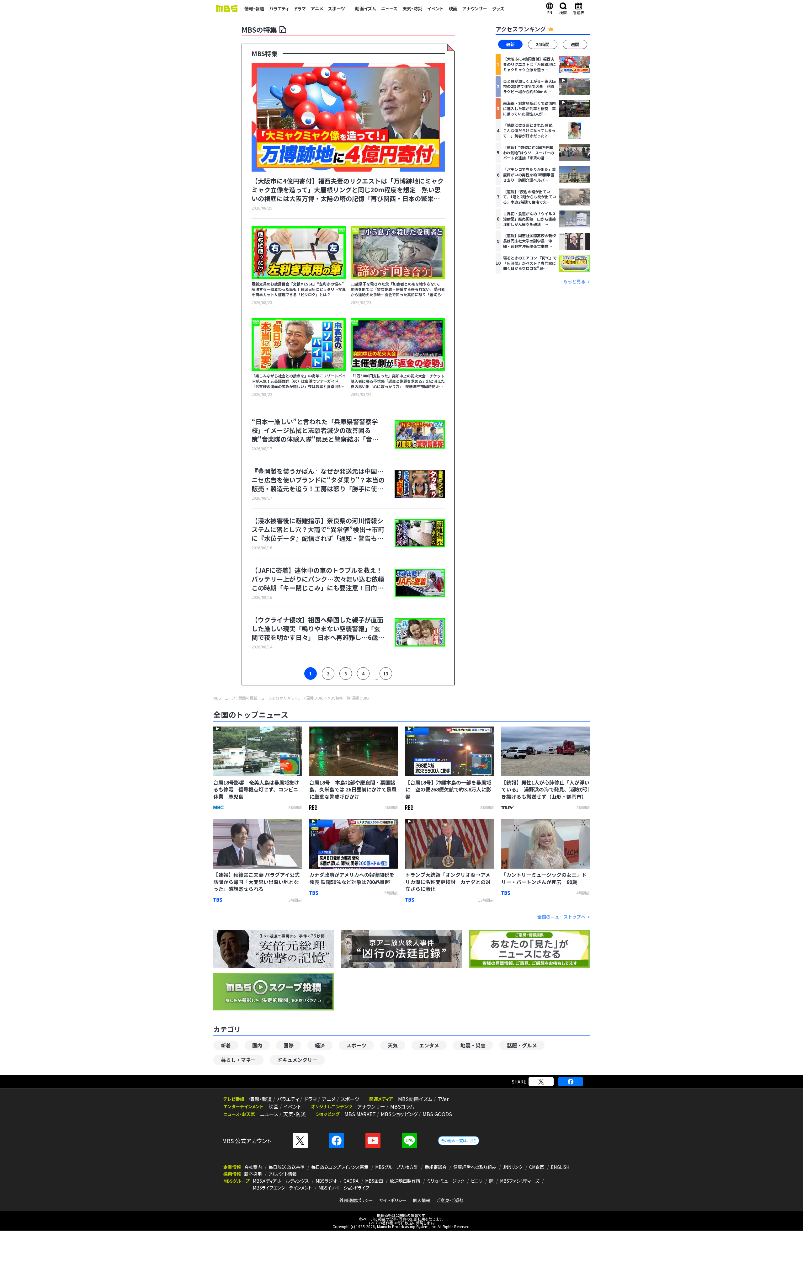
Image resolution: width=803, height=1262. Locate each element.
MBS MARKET (360, 1114)
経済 (320, 1045)
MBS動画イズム (415, 1099)
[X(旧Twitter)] (541, 1081)
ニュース (389, 8)
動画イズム (365, 8)
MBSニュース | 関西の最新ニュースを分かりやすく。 (257, 697)
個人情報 (421, 1200)
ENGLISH (560, 1167)
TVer (443, 1099)
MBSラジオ (326, 1181)
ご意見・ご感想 (450, 1200)
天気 (393, 1045)
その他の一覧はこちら (458, 1140)
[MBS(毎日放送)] (226, 8)
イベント (435, 8)
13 (385, 673)
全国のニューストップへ (561, 917)
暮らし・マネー (238, 1059)
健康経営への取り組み (474, 1167)
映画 (453, 8)
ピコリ (476, 1181)
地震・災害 (473, 1045)
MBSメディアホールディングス (281, 1181)
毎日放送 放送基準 (287, 1167)
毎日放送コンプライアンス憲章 (340, 1167)
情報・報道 (254, 8)
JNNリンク (513, 1167)
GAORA (351, 1181)
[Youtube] (372, 1140)
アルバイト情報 (283, 1174)
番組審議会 (436, 1167)
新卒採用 (253, 1174)
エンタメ (429, 1045)
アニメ (317, 8)
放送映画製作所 (405, 1181)
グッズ (498, 8)
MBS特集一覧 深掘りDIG (348, 697)
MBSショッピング (399, 1114)
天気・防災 (412, 8)
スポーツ (336, 8)
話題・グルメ (522, 1045)
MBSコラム (402, 1106)
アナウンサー (474, 8)
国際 (289, 1045)
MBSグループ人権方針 (396, 1167)
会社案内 (253, 1167)
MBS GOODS (437, 1114)
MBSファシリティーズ (519, 1181)
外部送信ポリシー (356, 1200)
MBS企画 (374, 1181)
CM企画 (536, 1167)
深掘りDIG (315, 697)
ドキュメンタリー (297, 1059)
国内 (257, 1045)
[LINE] (409, 1140)
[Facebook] (570, 1081)
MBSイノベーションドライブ (343, 1188)
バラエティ (279, 8)
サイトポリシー (393, 1200)
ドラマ (300, 8)
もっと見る (574, 282)
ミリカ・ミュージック (445, 1181)
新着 (226, 1045)
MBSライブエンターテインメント (282, 1188)
